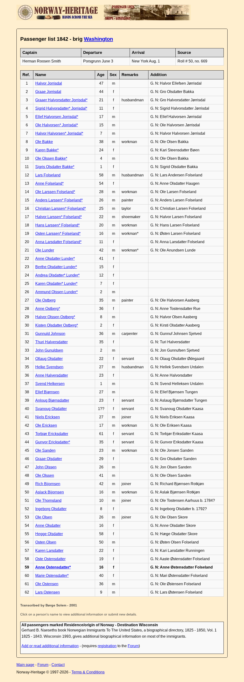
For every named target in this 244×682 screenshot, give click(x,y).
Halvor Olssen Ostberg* (55, 317)
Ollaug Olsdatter (49, 359)
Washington (98, 39)
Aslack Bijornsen (49, 492)
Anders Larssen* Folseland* (59, 200)
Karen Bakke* (47, 150)
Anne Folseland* (49, 183)
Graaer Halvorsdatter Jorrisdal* (61, 100)
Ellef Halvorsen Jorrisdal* (56, 117)
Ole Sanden (45, 450)
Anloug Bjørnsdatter (52, 400)
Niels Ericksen (47, 417)
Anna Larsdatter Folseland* (58, 242)
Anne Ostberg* (47, 309)
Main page (25, 665)
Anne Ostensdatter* (53, 567)
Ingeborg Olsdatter (50, 509)
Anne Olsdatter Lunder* (55, 258)
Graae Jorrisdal (48, 92)
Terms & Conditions (88, 672)
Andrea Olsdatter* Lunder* (57, 275)
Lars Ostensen (47, 592)
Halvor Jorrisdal (48, 83)
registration (107, 646)
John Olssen (45, 467)
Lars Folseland (48, 175)
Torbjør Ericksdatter (51, 434)
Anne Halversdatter (51, 375)
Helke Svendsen (49, 367)
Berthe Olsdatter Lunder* (56, 267)
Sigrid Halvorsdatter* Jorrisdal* (61, 108)
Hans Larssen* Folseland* (57, 225)
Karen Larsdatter (49, 551)
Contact (58, 665)
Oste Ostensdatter (50, 559)
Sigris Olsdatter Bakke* (54, 167)
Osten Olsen (45, 542)
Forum (133, 646)
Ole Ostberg (45, 300)
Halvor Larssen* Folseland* (58, 217)
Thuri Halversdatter (51, 342)
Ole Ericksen (46, 425)
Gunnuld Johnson (50, 334)
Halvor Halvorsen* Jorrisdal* (59, 133)
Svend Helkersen (50, 384)
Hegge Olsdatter (49, 534)
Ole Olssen (44, 475)
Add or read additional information (50, 646)
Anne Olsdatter (48, 525)
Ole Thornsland (48, 500)
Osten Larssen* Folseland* (58, 233)
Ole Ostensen (46, 584)
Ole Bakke (44, 142)
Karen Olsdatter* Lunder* (56, 284)
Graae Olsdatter (48, 459)
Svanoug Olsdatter (51, 409)
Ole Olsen (43, 517)
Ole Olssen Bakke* (51, 158)
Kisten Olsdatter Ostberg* (56, 325)
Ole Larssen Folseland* (55, 192)
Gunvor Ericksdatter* (52, 442)
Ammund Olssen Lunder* (56, 292)
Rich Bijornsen (47, 484)
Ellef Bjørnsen (47, 392)
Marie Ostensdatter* (52, 576)
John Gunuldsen (49, 350)
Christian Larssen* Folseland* (60, 208)
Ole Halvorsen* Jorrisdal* (56, 125)
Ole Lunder (44, 250)
